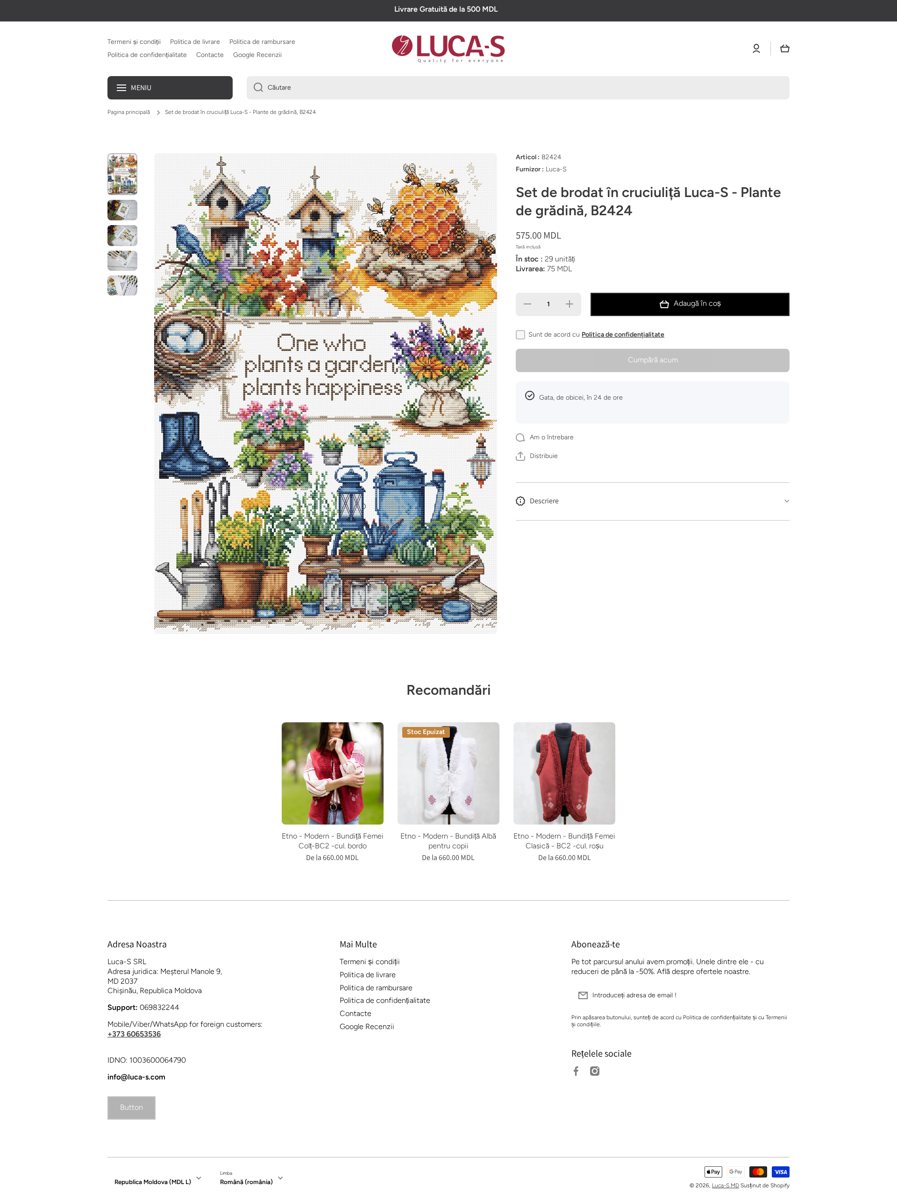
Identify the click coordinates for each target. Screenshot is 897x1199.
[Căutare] (255, 87)
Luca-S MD (725, 1185)
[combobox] (518, 87)
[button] (785, 48)
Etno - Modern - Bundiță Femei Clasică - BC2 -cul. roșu (564, 841)
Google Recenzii (367, 1026)
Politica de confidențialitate (623, 335)
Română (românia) (246, 1181)
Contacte (355, 1013)
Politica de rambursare (376, 987)
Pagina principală (128, 112)
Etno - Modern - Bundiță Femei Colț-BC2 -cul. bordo (333, 841)
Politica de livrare (368, 974)
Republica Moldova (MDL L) (152, 1181)
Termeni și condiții (370, 961)
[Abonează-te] (778, 995)
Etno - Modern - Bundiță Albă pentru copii (448, 841)
